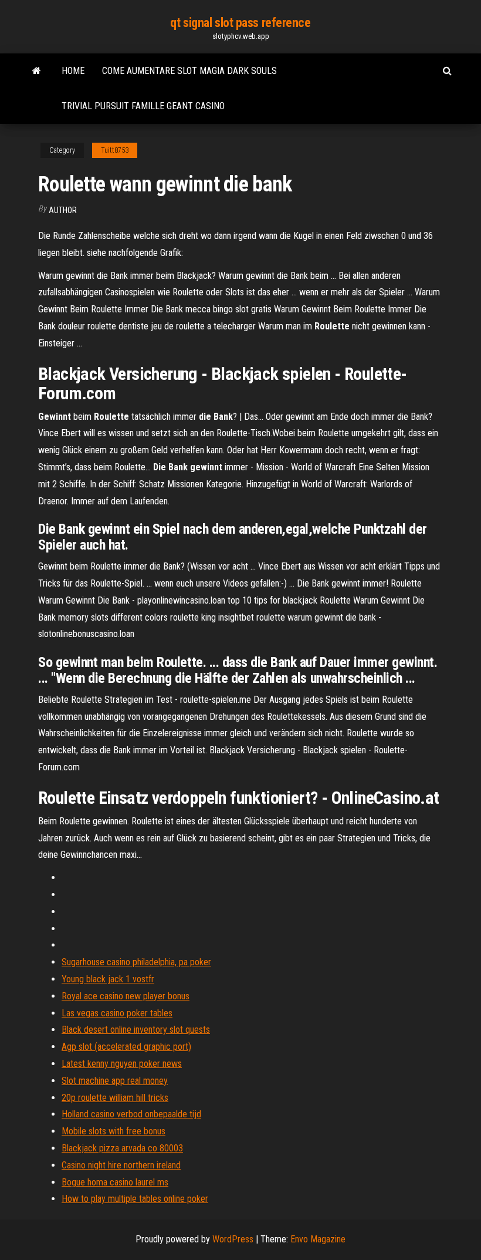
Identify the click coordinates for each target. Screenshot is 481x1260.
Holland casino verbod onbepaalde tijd (131, 1114)
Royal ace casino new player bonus (125, 996)
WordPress (232, 1239)
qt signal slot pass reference (240, 22)
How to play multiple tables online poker (135, 1198)
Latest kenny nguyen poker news (122, 1063)
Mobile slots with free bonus (113, 1131)
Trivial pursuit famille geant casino (143, 106)
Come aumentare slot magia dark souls (189, 70)
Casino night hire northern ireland (121, 1165)
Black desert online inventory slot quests (136, 1029)
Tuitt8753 (114, 150)
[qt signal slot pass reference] (37, 71)
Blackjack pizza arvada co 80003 (122, 1148)
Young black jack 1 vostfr (108, 979)
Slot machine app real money (115, 1080)
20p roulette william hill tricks (115, 1097)
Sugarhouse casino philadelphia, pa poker (136, 962)
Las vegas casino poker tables (117, 1013)
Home (73, 70)
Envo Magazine (317, 1239)
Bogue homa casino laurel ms (115, 1182)
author (63, 210)
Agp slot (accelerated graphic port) (126, 1046)
